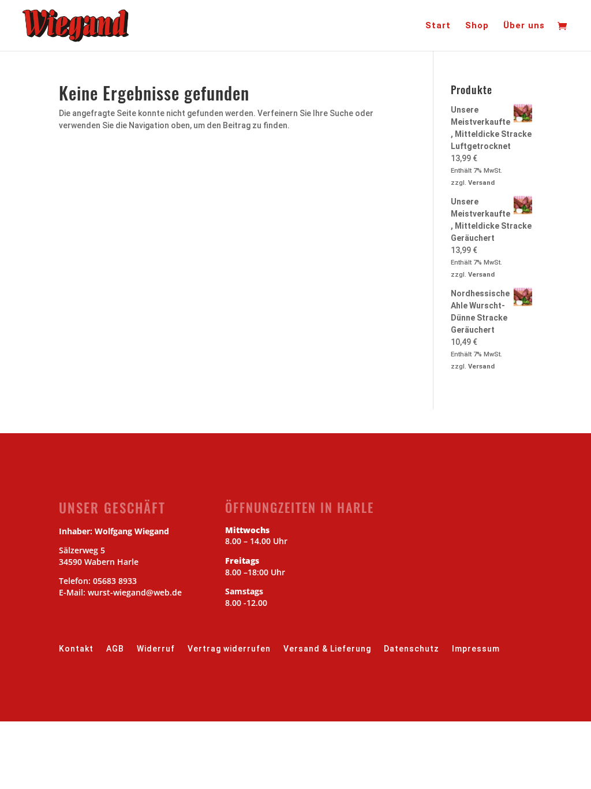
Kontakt (76, 649)
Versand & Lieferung (327, 649)
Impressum (476, 649)
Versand (481, 183)
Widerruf (156, 649)
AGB (115, 649)
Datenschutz (411, 649)
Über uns (524, 26)
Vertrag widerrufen (229, 649)
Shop (477, 26)
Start (438, 26)
